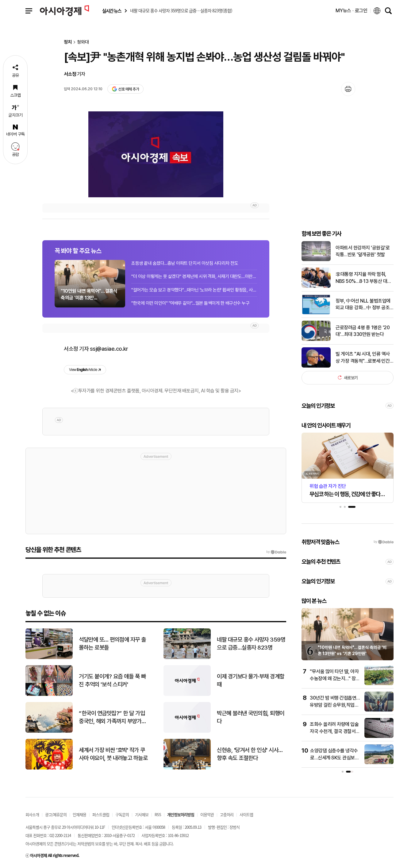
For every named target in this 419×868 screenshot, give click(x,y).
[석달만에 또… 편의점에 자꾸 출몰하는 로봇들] (49, 657)
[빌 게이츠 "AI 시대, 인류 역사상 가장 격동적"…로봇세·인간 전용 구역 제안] (316, 366)
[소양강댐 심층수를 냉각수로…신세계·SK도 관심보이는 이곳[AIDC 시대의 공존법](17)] (379, 763)
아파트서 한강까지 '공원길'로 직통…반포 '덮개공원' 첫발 (363, 251)
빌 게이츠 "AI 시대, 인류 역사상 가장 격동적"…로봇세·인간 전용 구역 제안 (363, 358)
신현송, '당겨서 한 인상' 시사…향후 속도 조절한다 (250, 754)
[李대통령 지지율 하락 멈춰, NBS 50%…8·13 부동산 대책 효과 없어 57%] (316, 286)
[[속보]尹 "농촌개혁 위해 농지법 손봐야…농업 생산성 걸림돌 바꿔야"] (155, 154)
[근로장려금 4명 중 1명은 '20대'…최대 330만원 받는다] (316, 339)
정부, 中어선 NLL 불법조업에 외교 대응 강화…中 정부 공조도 (363, 304)
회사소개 (32, 814)
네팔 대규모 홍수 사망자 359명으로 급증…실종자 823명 (251, 643)
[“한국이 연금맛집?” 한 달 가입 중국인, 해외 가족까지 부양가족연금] (49, 731)
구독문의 (122, 814)
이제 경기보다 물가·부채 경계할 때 (250, 680)
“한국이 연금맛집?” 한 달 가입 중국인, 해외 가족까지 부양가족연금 (112, 718)
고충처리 (226, 814)
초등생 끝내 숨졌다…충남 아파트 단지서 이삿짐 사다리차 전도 (184, 263)
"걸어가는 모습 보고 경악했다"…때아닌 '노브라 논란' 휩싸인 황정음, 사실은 (194, 290)
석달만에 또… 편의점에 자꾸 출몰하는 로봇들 (112, 643)
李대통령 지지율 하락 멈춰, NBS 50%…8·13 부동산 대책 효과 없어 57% (363, 278)
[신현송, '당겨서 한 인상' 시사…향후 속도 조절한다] (187, 768)
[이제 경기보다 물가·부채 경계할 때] (187, 694)
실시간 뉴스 (111, 11)
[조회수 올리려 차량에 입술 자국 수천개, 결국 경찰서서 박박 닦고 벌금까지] (379, 736)
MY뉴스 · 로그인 (351, 11)
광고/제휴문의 (56, 814)
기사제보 (141, 814)
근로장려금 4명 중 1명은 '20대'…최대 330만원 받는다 (363, 330)
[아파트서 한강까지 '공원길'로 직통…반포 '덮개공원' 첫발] (316, 259)
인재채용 (79, 814)
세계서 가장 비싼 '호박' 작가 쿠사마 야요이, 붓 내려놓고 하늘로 (113, 754)
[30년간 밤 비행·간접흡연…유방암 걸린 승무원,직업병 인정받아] (379, 710)
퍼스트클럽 (100, 814)
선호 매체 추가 (128, 89)
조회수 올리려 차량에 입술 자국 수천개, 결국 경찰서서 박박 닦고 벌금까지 (335, 731)
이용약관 (207, 814)
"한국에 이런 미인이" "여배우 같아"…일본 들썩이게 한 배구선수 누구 (190, 303)
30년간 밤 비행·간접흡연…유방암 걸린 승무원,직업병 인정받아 (335, 705)
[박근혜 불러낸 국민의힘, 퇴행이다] (187, 731)
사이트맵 (246, 814)
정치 (68, 42)
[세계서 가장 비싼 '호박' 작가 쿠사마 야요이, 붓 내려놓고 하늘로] (49, 768)
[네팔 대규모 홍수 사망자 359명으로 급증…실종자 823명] (187, 657)
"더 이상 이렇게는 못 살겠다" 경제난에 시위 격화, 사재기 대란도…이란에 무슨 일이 (194, 276)
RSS (158, 814)
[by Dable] (276, 551)
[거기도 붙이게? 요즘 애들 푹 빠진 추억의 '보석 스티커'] (49, 694)
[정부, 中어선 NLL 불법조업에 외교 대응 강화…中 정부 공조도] (316, 313)
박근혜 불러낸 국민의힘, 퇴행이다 (250, 717)
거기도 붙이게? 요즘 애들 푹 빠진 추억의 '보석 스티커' (112, 680)
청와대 (83, 42)
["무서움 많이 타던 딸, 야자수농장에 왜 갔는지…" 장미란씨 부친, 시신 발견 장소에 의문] (379, 683)
